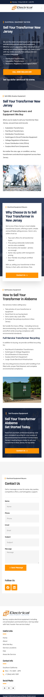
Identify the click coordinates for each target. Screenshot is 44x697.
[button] (41, 8)
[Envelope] (13, 688)
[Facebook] (8, 587)
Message (8, 549)
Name (7, 501)
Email (7, 525)
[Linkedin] (14, 587)
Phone (7, 513)
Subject (8, 537)
